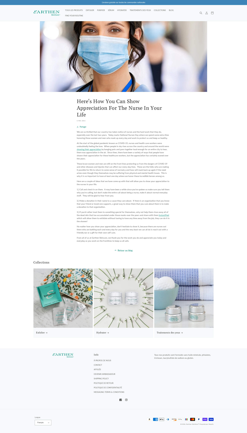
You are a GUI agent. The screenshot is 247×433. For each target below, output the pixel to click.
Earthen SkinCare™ (192, 424)
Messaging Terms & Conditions (109, 392)
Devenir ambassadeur (104, 374)
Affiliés (97, 369)
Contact (98, 365)
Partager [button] (83, 127)
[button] (201, 13)
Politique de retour (103, 383)
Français (40, 422)
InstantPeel (164, 215)
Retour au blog (125, 250)
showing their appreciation (89, 149)
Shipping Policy (101, 378)
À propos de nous (102, 360)
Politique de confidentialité (108, 387)
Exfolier (40, 332)
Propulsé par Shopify (207, 424)
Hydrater (101, 332)
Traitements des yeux (168, 332)
